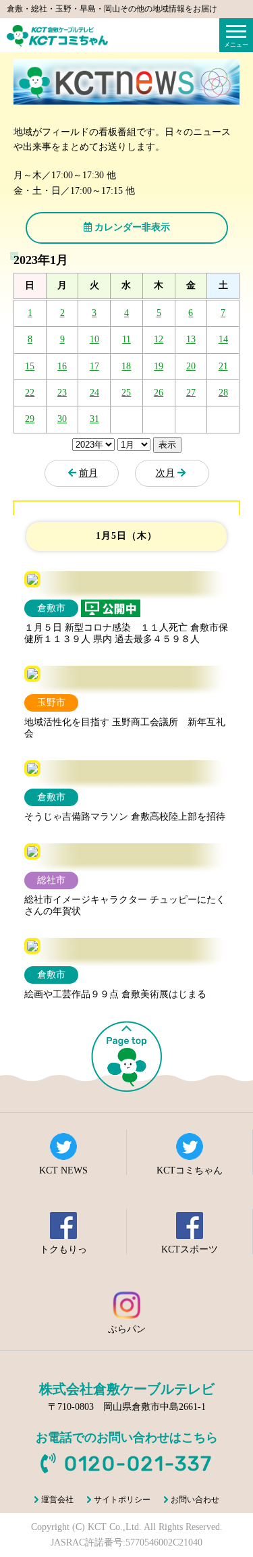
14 (223, 339)
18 (126, 366)
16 (62, 366)
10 (94, 339)
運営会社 (57, 1499)
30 (62, 419)
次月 (165, 473)
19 (158, 366)
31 (94, 419)
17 (94, 366)
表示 (167, 445)
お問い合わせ (195, 1499)
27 (191, 393)
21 (223, 366)
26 (158, 393)
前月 (88, 473)
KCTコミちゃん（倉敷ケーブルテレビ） (57, 36)
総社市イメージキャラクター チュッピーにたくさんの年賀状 (124, 905)
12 (158, 339)
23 (62, 393)
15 (29, 366)
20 (191, 366)
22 (29, 393)
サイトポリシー (122, 1499)
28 (223, 393)
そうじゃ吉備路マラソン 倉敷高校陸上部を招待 (124, 817)
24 (94, 393)
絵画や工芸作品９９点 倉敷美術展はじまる (115, 994)
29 (29, 419)
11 (126, 339)
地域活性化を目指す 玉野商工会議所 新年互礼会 (124, 728)
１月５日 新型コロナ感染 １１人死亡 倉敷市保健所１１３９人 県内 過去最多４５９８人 (126, 633)
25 (126, 393)
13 (191, 339)
